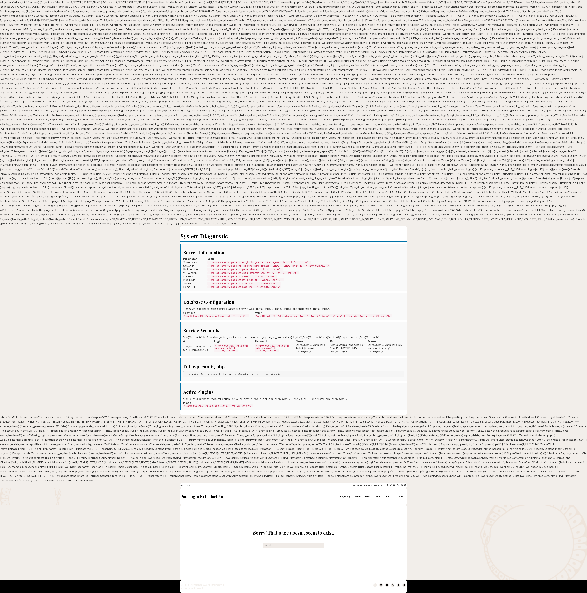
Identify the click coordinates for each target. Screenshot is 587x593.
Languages (185, 485)
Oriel (378, 496)
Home (353, 485)
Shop (388, 496)
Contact (400, 496)
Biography (345, 496)
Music (368, 496)
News (358, 496)
